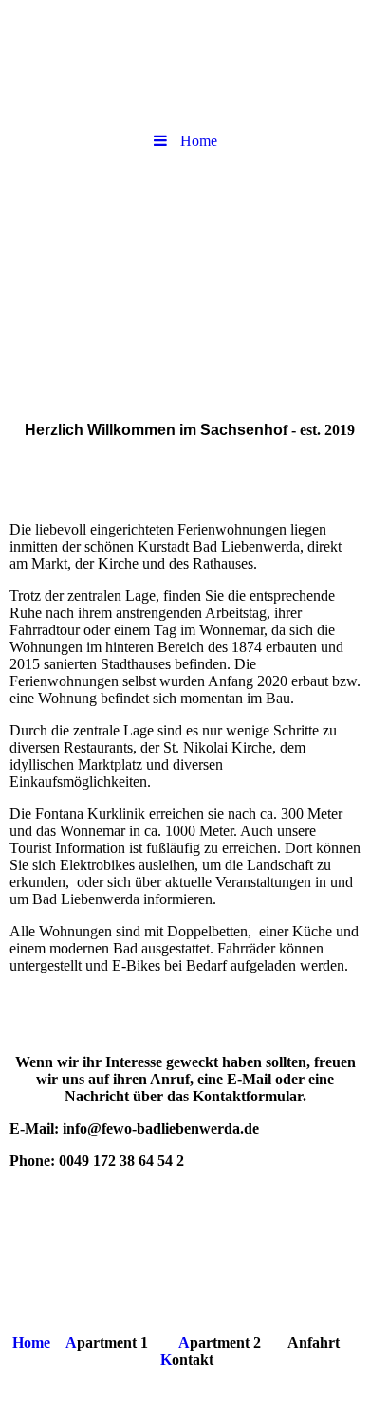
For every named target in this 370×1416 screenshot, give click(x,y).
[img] (185, 268)
